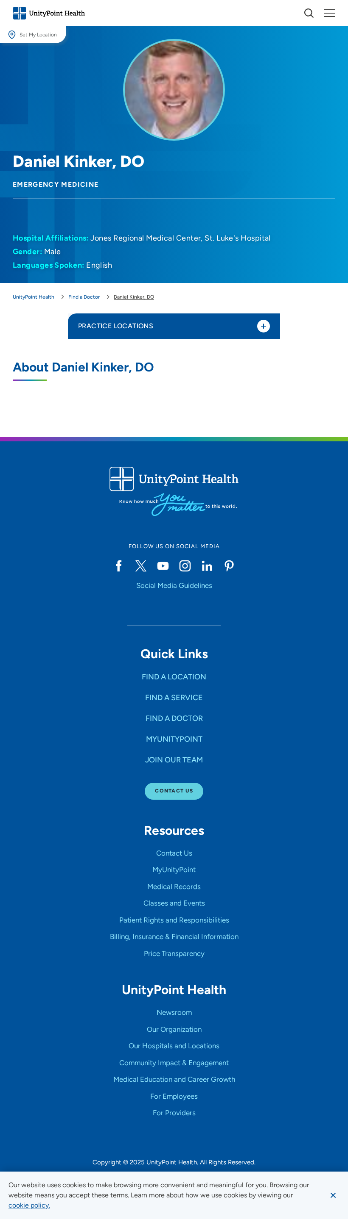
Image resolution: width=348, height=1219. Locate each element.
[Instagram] (185, 566)
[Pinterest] (229, 566)
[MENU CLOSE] (329, 13)
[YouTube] (163, 566)
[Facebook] (119, 566)
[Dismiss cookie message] (333, 1195)
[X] (141, 566)
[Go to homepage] (49, 13)
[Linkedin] (207, 566)
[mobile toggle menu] (309, 13)
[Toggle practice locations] (263, 326)
